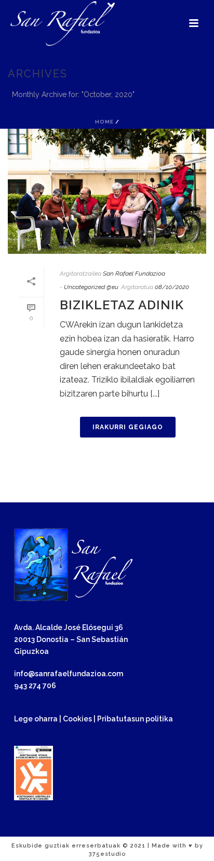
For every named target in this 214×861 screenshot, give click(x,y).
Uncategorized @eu (91, 287)
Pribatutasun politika (135, 719)
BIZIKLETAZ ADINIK (122, 304)
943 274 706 (35, 685)
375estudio (107, 854)
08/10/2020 (172, 287)
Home (104, 122)
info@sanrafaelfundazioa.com (68, 673)
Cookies (77, 719)
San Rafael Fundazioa (134, 273)
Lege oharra (36, 719)
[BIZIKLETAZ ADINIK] (107, 191)
